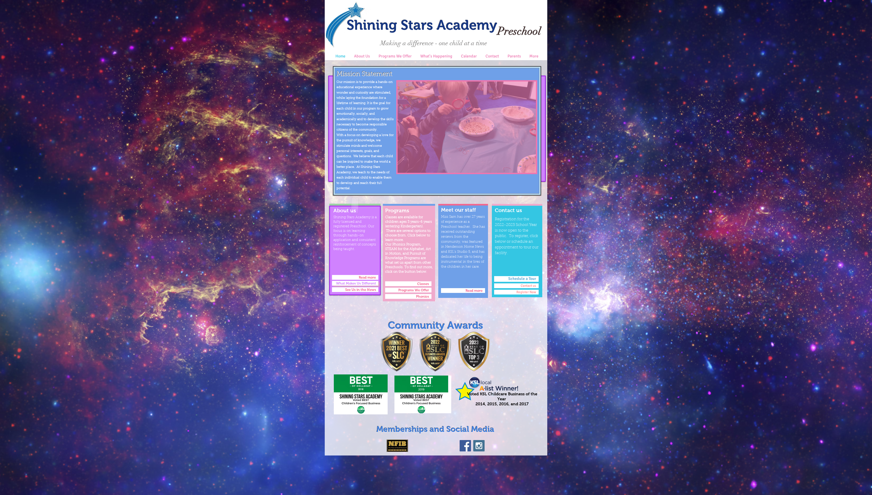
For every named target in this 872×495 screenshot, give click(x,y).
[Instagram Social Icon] (479, 445)
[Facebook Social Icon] (465, 445)
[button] (466, 127)
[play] (525, 169)
